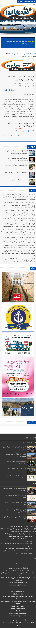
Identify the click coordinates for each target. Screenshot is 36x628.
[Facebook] (19, 563)
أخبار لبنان (27, 54)
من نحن (33, 1)
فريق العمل (27, 1)
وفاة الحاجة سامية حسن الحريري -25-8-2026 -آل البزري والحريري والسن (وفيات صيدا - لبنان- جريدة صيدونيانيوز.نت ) (18, 253)
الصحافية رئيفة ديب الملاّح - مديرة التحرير (16, 165)
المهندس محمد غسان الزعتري (19, 180)
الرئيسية (33, 54)
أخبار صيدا (31, 39)
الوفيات (32, 191)
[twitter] (16, 563)
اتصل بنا (20, 1)
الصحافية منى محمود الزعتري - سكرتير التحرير (15, 173)
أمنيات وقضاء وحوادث (16, 54)
